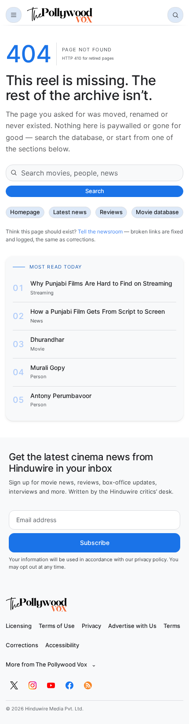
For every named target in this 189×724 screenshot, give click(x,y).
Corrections (22, 645)
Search (94, 190)
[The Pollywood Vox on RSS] (88, 685)
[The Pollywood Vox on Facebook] (69, 685)
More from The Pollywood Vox (51, 664)
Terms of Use (57, 625)
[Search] (175, 15)
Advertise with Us (132, 625)
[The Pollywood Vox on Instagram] (32, 685)
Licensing (19, 625)
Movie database (157, 211)
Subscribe (94, 542)
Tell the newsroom (100, 231)
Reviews (111, 211)
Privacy (91, 625)
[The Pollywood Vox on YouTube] (51, 685)
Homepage (25, 211)
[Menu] (14, 15)
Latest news (70, 211)
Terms (172, 625)
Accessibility (62, 645)
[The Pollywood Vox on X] (14, 685)
